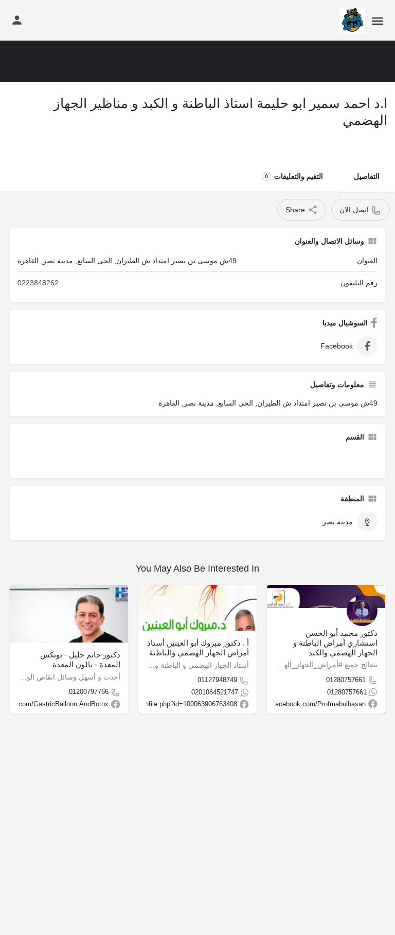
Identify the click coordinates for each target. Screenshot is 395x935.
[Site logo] (351, 20)
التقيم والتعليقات (294, 176)
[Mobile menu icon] (377, 21)
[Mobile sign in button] (17, 20)
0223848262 (38, 283)
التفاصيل (367, 176)
